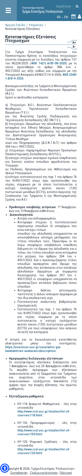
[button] (4, 468)
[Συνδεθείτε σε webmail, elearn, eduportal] (79, 17)
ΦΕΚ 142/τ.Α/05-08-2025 (48, 63)
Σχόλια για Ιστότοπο (44, 473)
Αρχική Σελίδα (15, 25)
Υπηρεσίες (36, 25)
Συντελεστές (19, 473)
